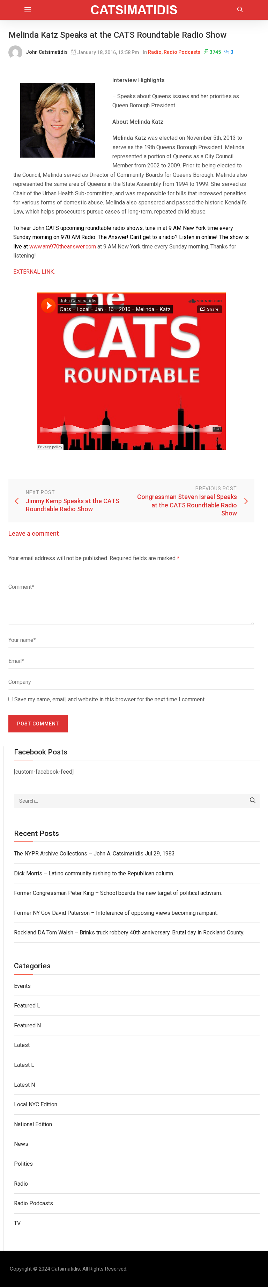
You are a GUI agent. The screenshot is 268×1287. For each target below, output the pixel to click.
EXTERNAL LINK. (34, 271)
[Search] (253, 801)
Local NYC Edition (35, 1104)
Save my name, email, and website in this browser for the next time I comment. (110, 699)
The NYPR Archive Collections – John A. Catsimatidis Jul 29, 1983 (94, 853)
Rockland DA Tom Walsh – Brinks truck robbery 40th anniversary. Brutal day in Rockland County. (129, 932)
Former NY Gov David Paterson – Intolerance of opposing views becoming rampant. (116, 913)
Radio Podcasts (182, 52)
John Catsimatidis (47, 52)
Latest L (24, 1065)
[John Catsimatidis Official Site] (134, 10)
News (21, 1144)
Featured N (27, 1025)
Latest (22, 1045)
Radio (155, 52)
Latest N (24, 1085)
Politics (23, 1164)
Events (22, 986)
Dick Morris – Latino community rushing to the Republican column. (94, 873)
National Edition (33, 1124)
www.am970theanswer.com (62, 246)
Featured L (27, 1005)
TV (17, 1223)
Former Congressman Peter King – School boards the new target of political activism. (118, 893)
